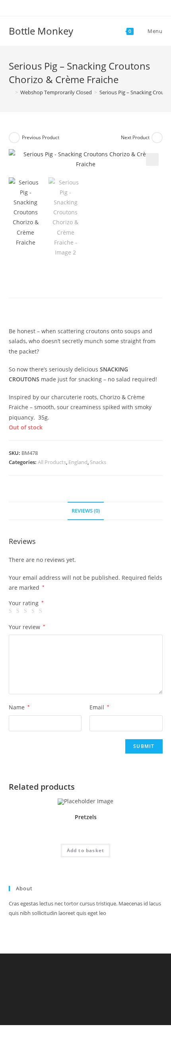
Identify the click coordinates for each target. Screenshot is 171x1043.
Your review (27, 627)
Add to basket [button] (86, 850)
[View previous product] (14, 137)
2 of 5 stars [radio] (19, 611)
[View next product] (157, 137)
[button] (152, 159)
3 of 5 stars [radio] (26, 611)
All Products (52, 462)
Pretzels (86, 817)
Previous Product (40, 137)
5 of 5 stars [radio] (42, 611)
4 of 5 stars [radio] (34, 611)
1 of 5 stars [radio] (11, 611)
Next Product (135, 137)
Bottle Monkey (41, 30)
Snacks (98, 462)
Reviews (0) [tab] (86, 510)
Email (99, 707)
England (77, 462)
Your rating (26, 603)
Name (19, 707)
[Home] (11, 92)
